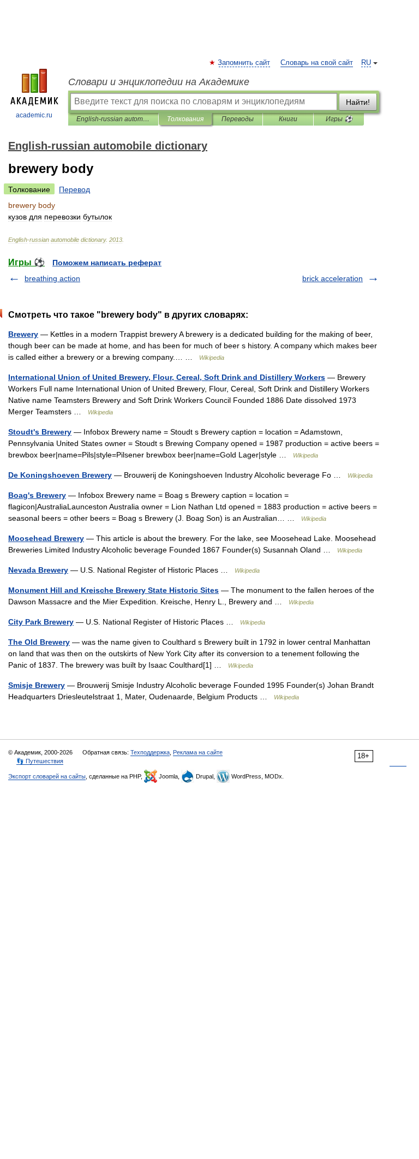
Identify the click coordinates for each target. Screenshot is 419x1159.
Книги (288, 119)
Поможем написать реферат (106, 262)
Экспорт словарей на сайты (47, 776)
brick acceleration (332, 278)
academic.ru (34, 115)
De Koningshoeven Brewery (60, 475)
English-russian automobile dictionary (113, 119)
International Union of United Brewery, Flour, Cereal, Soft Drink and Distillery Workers (166, 377)
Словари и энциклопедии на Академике (158, 81)
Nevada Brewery (38, 570)
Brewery (23, 334)
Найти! (358, 102)
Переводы (238, 119)
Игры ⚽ (339, 119)
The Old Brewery (39, 642)
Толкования (185, 119)
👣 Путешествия (39, 761)
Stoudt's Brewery (39, 431)
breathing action (52, 278)
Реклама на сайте (198, 752)
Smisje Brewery (36, 685)
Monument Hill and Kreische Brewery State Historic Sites (113, 590)
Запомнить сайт (244, 63)
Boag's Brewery (37, 495)
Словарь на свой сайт (316, 63)
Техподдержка (150, 752)
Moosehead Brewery (46, 538)
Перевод (74, 189)
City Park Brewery (41, 621)
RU (366, 63)
